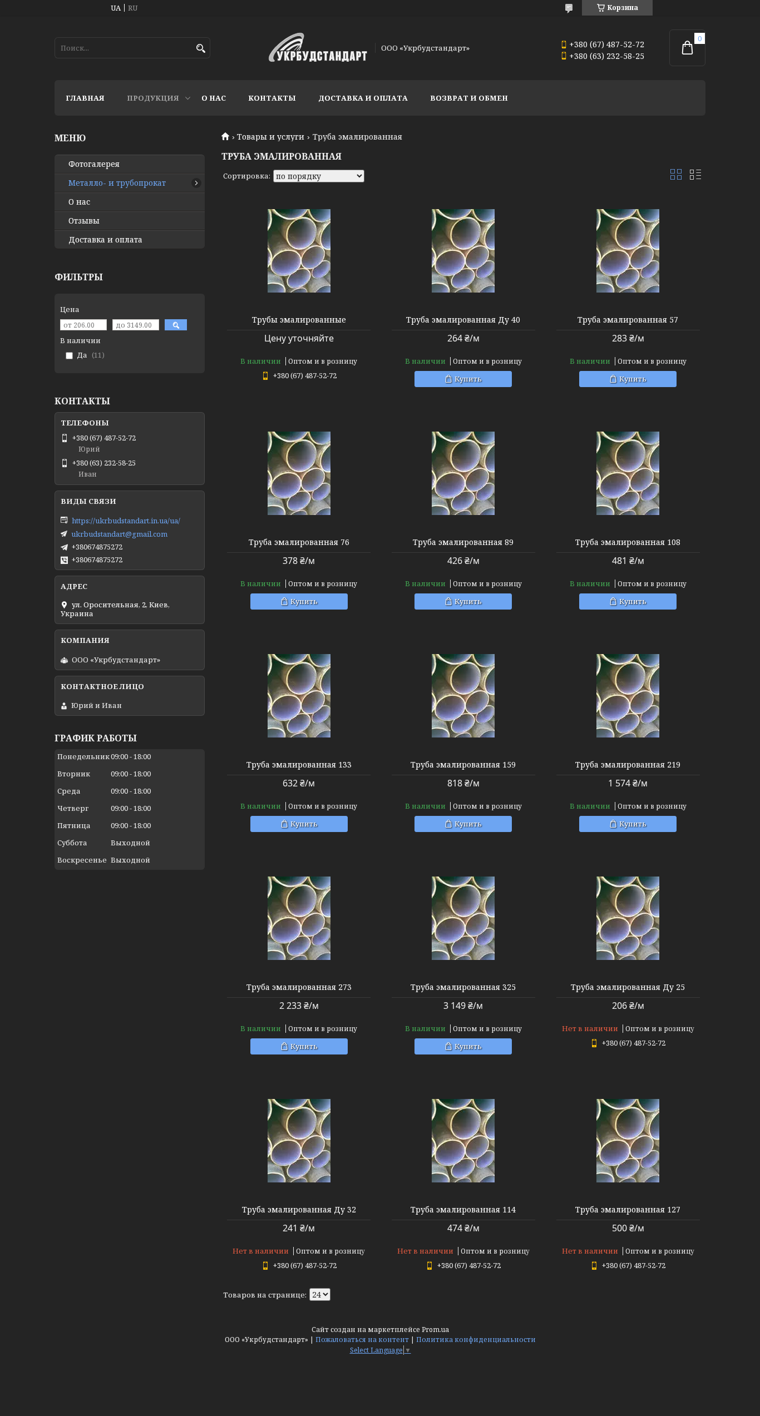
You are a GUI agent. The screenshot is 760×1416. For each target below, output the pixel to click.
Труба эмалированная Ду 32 (299, 1209)
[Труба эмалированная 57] (628, 250)
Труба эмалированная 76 (299, 542)
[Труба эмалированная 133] (299, 695)
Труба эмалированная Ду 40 (463, 319)
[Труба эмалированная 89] (463, 473)
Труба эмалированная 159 (463, 764)
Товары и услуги (270, 136)
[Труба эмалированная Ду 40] (463, 250)
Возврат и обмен (469, 98)
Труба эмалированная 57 (628, 319)
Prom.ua (435, 1329)
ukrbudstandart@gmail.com (119, 533)
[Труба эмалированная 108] (628, 473)
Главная (85, 98)
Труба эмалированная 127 (627, 1209)
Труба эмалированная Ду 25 (628, 987)
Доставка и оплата (363, 98)
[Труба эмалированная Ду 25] (628, 918)
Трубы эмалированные (299, 319)
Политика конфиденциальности (476, 1339)
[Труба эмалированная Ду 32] (299, 1140)
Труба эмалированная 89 (463, 542)
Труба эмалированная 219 (627, 764)
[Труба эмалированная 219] (628, 695)
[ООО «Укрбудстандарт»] (318, 48)
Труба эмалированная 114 (463, 1209)
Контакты (272, 98)
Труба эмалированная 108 (627, 542)
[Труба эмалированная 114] (463, 1140)
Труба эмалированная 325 (463, 987)
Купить (468, 379)
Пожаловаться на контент (362, 1339)
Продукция (153, 98)
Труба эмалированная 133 (299, 764)
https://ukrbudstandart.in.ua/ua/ (126, 520)
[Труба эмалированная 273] (299, 918)
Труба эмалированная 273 (299, 987)
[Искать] (200, 48)
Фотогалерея (94, 164)
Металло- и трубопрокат (117, 183)
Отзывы (84, 221)
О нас (213, 98)
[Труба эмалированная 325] (463, 918)
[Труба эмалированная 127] (628, 1140)
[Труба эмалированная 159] (463, 695)
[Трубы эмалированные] (299, 250)
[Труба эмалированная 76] (299, 473)
